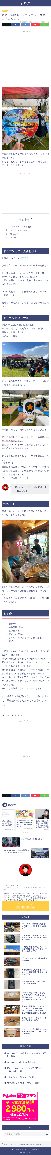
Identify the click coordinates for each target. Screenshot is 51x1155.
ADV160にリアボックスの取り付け (21, 1062)
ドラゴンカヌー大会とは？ (21, 227)
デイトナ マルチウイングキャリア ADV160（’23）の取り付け (24, 1069)
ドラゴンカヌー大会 (18, 230)
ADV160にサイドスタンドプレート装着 (23, 1083)
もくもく (6, 715)
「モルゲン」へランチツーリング (20, 1077)
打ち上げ (14, 234)
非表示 (28, 220)
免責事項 (34, 1149)
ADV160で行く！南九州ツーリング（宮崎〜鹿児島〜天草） (26, 1054)
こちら (25, 258)
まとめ (13, 237)
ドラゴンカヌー (17, 715)
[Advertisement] (25, 58)
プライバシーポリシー (20, 1149)
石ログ (25, 3)
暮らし (5, 10)
